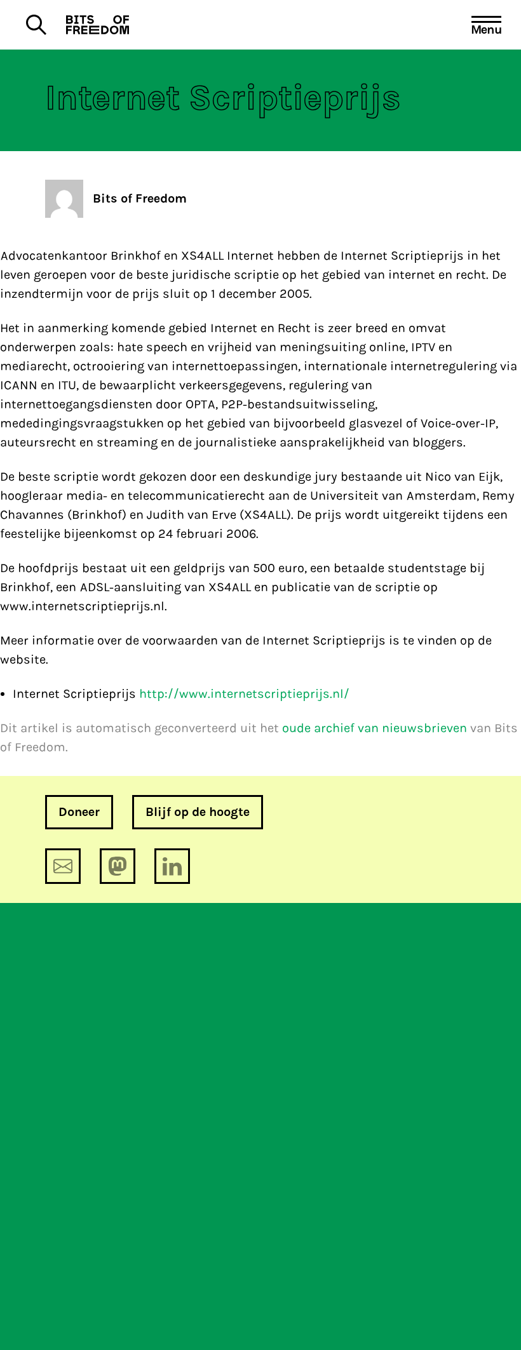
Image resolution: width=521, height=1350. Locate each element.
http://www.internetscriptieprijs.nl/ (244, 693)
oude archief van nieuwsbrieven (374, 728)
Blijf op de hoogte (197, 812)
